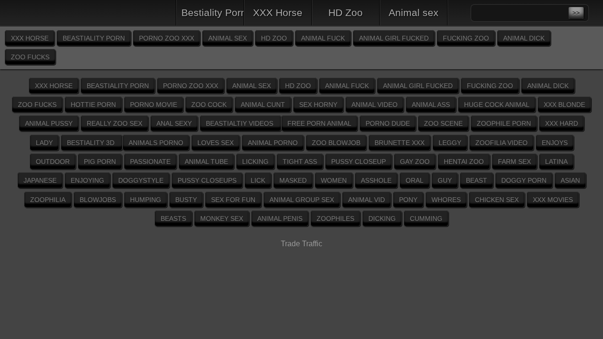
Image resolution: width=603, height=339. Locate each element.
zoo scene (443, 123)
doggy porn (523, 180)
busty (186, 199)
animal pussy (49, 123)
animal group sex (301, 199)
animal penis (279, 218)
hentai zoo (464, 161)
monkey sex (221, 218)
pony (408, 199)
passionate (150, 161)
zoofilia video (501, 142)
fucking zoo (466, 38)
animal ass (431, 104)
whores (446, 199)
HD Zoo (345, 12)
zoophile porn (504, 123)
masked (293, 180)
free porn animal (319, 123)
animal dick (524, 38)
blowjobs (98, 199)
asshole (376, 180)
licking (255, 161)
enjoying (87, 180)
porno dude (388, 123)
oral (415, 180)
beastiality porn (94, 38)
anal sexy (174, 123)
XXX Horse (277, 12)
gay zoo (415, 161)
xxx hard (561, 123)
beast (476, 180)
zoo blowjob (336, 142)
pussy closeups (207, 180)
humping (145, 199)
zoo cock (209, 104)
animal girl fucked (394, 38)
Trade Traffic (301, 244)
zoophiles (335, 218)
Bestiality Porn (212, 12)
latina (556, 161)
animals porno (156, 142)
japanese (40, 180)
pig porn (100, 161)
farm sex (514, 161)
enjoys (555, 142)
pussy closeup (358, 161)
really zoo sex (114, 123)
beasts (173, 218)
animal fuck (323, 38)
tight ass (300, 161)
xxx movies (553, 199)
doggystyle (140, 180)
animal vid (366, 199)
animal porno (273, 142)
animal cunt (263, 104)
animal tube (206, 161)
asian (570, 180)
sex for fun (233, 199)
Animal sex (414, 12)
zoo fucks (30, 57)
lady (44, 142)
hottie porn (93, 104)
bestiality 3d (91, 142)
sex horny (318, 104)
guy (445, 180)
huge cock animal (497, 104)
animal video (374, 104)
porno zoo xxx (166, 38)
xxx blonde (564, 104)
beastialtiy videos (240, 123)
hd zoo (274, 38)
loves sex (215, 142)
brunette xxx (399, 142)
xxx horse (30, 38)
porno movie (153, 104)
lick (258, 180)
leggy (450, 142)
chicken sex (497, 199)
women (334, 180)
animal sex (227, 38)
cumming (426, 218)
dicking (382, 218)
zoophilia (47, 199)
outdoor (53, 161)
